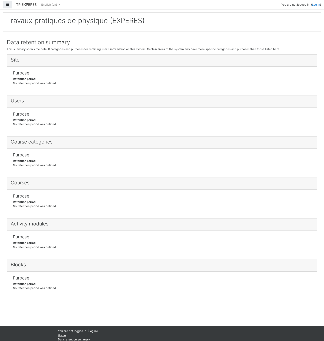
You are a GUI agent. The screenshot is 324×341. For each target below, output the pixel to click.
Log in (316, 4)
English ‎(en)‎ (49, 4)
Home (62, 335)
